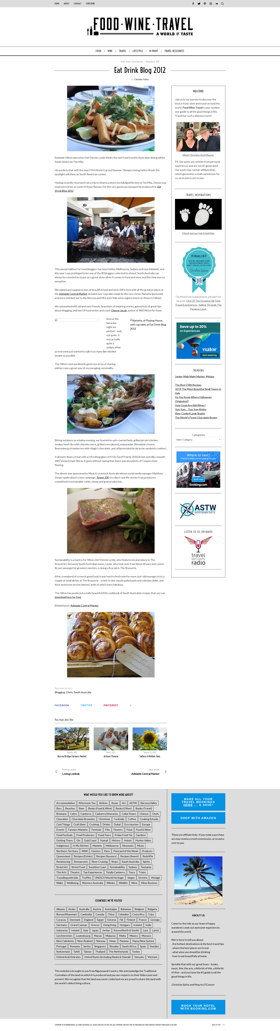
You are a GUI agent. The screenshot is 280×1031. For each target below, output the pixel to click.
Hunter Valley (143, 840)
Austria (97, 909)
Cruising (94, 824)
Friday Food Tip (123, 835)
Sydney (133, 867)
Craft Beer (80, 824)
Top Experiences (92, 872)
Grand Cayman (78, 925)
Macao (98, 935)
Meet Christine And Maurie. (198, 155)
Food (129, 829)
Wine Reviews (149, 882)
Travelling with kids (67, 877)
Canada (100, 914)
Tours (131, 872)
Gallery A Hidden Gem (150, 756)
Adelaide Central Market (73, 293)
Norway (100, 941)
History (116, 840)
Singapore (100, 946)
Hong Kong (109, 925)
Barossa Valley (148, 803)
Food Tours (104, 835)
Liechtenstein (64, 935)
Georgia (155, 919)
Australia (84, 909)
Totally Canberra (115, 872)
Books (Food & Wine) (100, 808)
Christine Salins (141, 79)
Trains (142, 872)
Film (107, 829)
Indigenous (62, 845)
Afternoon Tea (87, 803)
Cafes (73, 813)
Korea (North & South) (126, 930)
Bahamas (126, 909)
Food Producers (85, 835)
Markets (97, 845)
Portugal (61, 946)
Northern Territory (67, 851)
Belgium (139, 909)
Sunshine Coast (97, 867)
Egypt (100, 919)
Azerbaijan (111, 909)
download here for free (68, 597)
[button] (111, 118)
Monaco (146, 935)
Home (57, 3)
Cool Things (63, 824)
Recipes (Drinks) (83, 856)
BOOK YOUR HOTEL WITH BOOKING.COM (198, 1007)
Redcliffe (147, 856)
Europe (146, 824)
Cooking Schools (149, 819)
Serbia (87, 946)
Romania (75, 946)
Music (140, 845)
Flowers (118, 829)
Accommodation (65, 803)
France (143, 919)
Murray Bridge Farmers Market (71, 756)
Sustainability (117, 867)
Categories (198, 434)
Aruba (71, 909)
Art (124, 803)
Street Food (78, 867)
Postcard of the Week (125, 851)
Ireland (75, 930)
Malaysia (110, 935)
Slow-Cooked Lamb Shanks (190, 413)
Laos (145, 930)
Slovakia (114, 946)
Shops (114, 861)
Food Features (137, 61)
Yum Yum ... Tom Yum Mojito (190, 409)
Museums (127, 845)
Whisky (111, 882)
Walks (59, 882)
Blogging (60, 692)
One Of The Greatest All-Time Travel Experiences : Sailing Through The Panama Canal (198, 305)
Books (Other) (124, 808)
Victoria (142, 877)
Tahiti (76, 951)
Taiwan (87, 951)
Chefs (123, 61)
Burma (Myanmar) (66, 914)
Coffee (132, 819)
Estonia (111, 919)
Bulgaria (152, 909)
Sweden (154, 946)
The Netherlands (118, 951)
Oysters (95, 851)
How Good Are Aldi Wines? (190, 405)
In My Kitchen (81, 845)
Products (147, 851)
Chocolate (62, 819)
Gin (78, 840)
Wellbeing (72, 882)
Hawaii (104, 840)
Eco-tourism (131, 824)
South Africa (129, 946)
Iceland (137, 925)
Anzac (114, 803)
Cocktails (119, 819)
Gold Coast (90, 840)
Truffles (86, 877)
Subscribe (90, 3)
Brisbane (61, 813)
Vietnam (152, 957)
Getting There (64, 840)
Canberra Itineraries (106, 813)
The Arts (61, 872)
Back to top (216, 1025)
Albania (60, 909)
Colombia (123, 914)
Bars (59, 808)
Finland (131, 919)
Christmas (104, 819)
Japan (95, 930)
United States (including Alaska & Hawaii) (107, 957)
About (66, 3)
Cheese (144, 813)
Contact (77, 3)
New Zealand (85, 941)
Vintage (155, 877)
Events (128, 61)
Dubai (117, 824)
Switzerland (63, 951)
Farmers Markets (78, 829)
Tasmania (146, 867)
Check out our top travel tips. (198, 233)
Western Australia (92, 882)
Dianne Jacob (119, 310)
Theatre (74, 872)
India (148, 925)
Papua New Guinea (143, 941)
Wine (134, 882)
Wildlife (123, 882)
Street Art (62, 867)
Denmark (75, 919)
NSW (85, 851)
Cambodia (86, 914)
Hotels (128, 840)
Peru (107, 851)
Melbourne (112, 845)
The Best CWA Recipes (188, 384)
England (88, 919)
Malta (122, 935)
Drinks (106, 824)
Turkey (136, 951)
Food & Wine (143, 829)
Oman (112, 941)
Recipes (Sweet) (129, 856)
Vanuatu (139, 957)
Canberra (85, 813)
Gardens (141, 835)
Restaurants (81, 861)
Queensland (63, 856)
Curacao (61, 919)
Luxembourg (83, 935)
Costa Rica (138, 914)
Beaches (70, 808)
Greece (95, 925)
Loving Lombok (71, 771)
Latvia (155, 930)
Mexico (134, 935)
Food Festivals (64, 835)
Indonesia (62, 930)
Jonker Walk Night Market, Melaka (194, 376)
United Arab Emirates (68, 957)
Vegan (131, 877)
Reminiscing (63, 861)
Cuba (151, 914)
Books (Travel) (143, 808)
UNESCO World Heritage (109, 877)
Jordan (106, 930)
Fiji (121, 919)
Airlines (103, 803)
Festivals (96, 829)
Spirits (146, 861)
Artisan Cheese (111, 756)
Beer (81, 808)
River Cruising (100, 861)
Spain (143, 946)
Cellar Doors (129, 813)
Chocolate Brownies (83, 819)
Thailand (100, 951)
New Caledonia (65, 941)
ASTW (133, 803)
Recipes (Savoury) (106, 856)
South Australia (82, 692)
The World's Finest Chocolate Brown (196, 417)
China (111, 914)
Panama (124, 941)
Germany (61, 925)
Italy (85, 930)
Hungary (125, 925)
